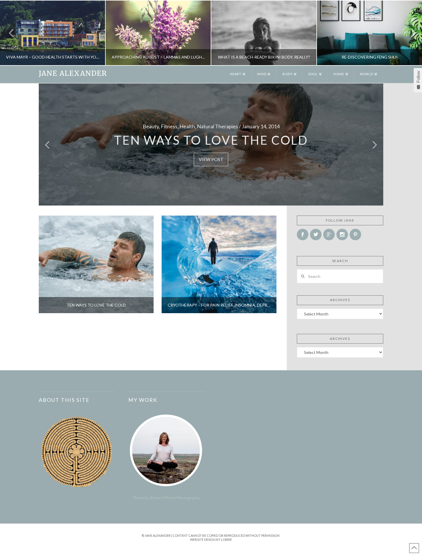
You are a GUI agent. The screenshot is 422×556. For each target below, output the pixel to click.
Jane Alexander (73, 73)
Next (410, 33)
